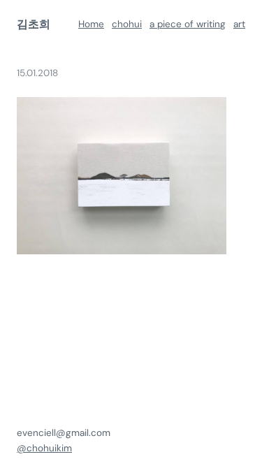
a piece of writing (188, 24)
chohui (127, 24)
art (239, 24)
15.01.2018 (37, 73)
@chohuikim (44, 448)
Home (91, 24)
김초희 (33, 24)
